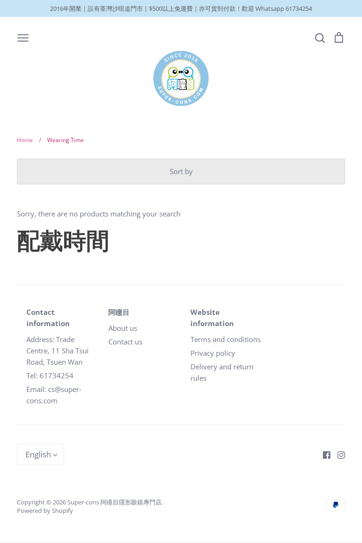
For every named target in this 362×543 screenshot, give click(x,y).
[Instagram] (337, 454)
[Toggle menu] (23, 37)
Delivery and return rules (222, 372)
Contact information (48, 317)
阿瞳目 (119, 312)
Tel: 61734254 (50, 375)
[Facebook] (323, 454)
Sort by (181, 171)
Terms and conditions (225, 339)
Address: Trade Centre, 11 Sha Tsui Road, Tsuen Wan (57, 351)
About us (122, 328)
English (38, 454)
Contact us (125, 341)
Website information (212, 317)
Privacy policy (212, 353)
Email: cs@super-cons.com (54, 394)
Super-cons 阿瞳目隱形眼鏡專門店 (114, 502)
